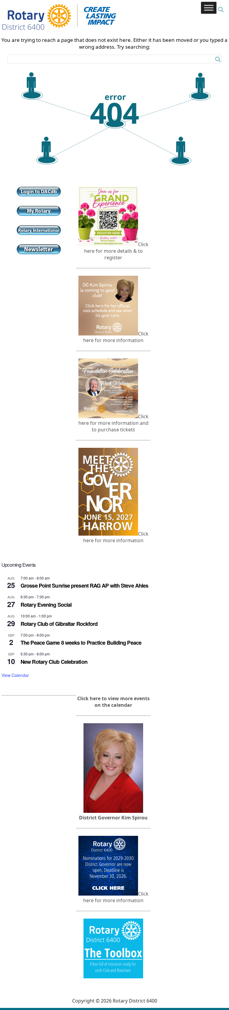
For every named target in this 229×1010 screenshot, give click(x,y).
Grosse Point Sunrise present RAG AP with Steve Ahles (84, 585)
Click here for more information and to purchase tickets (113, 423)
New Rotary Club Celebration (54, 662)
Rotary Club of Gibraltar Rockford (59, 624)
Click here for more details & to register (116, 251)
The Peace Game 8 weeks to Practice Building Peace (81, 642)
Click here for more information (115, 337)
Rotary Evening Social (46, 605)
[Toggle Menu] (208, 7)
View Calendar (15, 675)
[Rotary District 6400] (59, 9)
